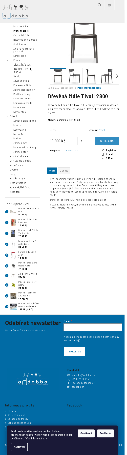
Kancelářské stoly (22, 98)
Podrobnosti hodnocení (89, 87)
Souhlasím (105, 433)
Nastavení (19, 447)
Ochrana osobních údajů (20, 423)
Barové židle (19, 56)
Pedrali (102, 130)
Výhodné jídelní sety (20, 187)
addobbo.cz (78, 387)
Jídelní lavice (19, 44)
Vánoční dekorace (19, 156)
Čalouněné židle (21, 35)
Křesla (16, 60)
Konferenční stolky (23, 103)
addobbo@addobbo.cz (83, 375)
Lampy (13, 174)
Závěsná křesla (21, 81)
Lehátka (17, 138)
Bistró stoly (19, 107)
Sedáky (17, 76)
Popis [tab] (52, 170)
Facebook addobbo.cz (83, 383)
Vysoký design (17, 178)
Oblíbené (12, 411)
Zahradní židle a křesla (25, 120)
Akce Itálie (15, 192)
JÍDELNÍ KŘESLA (22, 64)
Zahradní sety (20, 143)
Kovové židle (19, 129)
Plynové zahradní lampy (25, 147)
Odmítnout (86, 433)
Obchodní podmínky (18, 419)
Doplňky (14, 169)
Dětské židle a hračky (20, 160)
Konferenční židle (22, 85)
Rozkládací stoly (21, 94)
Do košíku (109, 141)
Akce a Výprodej (18, 183)
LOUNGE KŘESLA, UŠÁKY (23, 70)
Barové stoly (19, 112)
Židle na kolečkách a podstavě (23, 50)
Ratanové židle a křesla (25, 39)
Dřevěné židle (21, 30)
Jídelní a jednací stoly (24, 89)
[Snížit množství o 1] (74, 141)
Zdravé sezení (17, 165)
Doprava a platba (16, 415)
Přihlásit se (74, 351)
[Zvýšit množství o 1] (90, 141)
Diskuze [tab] (64, 170)
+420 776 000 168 (81, 379)
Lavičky (17, 125)
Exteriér (14, 116)
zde (45, 438)
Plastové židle (20, 26)
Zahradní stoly (20, 152)
